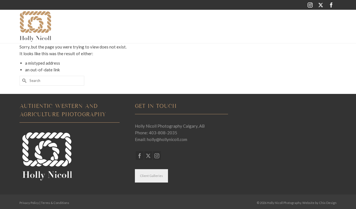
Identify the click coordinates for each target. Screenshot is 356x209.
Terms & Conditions (55, 203)
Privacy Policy (29, 203)
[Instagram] (310, 5)
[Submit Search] (23, 81)
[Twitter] (320, 5)
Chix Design (328, 203)
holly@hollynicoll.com (167, 139)
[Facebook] (331, 5)
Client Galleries (151, 176)
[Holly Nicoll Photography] (69, 26)
